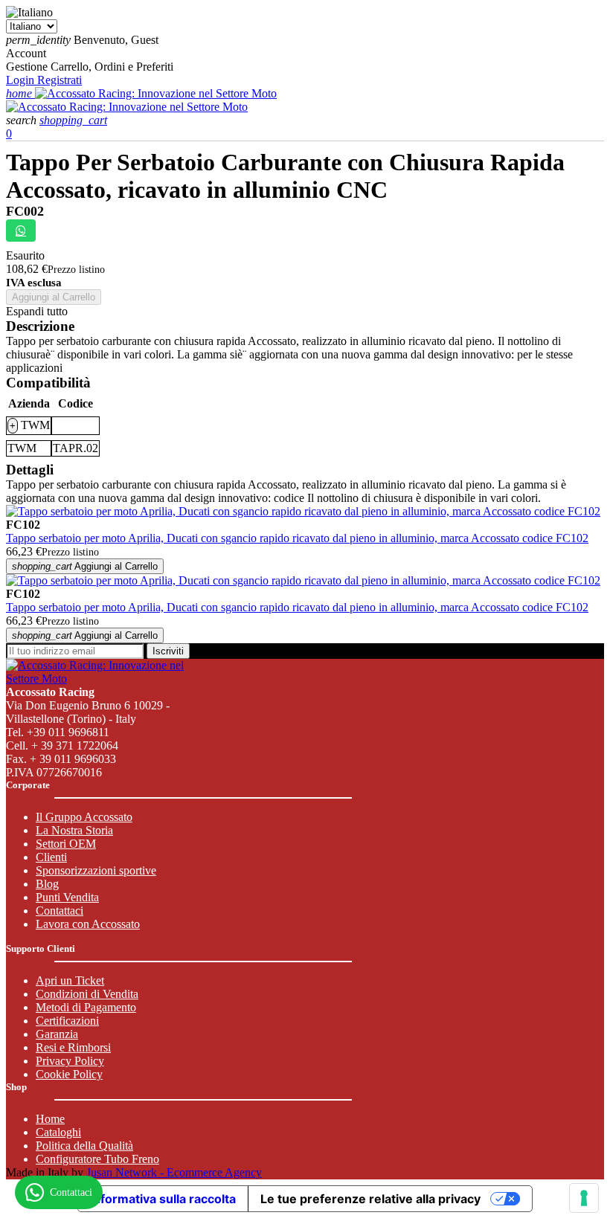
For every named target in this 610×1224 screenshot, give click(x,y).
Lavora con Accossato (88, 924)
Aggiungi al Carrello (53, 297)
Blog (47, 883)
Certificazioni (67, 1020)
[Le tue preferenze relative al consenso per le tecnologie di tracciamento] (584, 1198)
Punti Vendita (67, 897)
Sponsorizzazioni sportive (96, 870)
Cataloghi (58, 1132)
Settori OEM (66, 843)
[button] (22, 120)
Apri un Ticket (70, 980)
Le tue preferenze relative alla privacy (370, 1198)
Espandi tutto (37, 311)
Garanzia (57, 1034)
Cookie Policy (69, 1074)
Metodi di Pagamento (86, 1007)
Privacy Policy (70, 1060)
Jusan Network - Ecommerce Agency (174, 1172)
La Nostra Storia (74, 830)
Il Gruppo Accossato (84, 817)
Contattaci (59, 910)
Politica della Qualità (84, 1145)
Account (26, 53)
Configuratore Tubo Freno (97, 1159)
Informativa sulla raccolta (163, 1198)
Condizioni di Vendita (87, 994)
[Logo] (156, 93)
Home (50, 1118)
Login (21, 80)
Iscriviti (168, 651)
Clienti (51, 857)
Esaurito (25, 255)
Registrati (59, 80)
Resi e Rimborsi (73, 1047)
